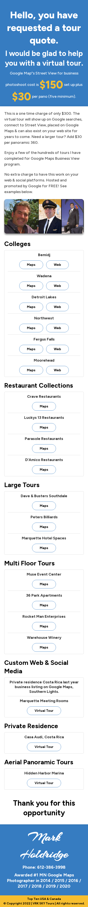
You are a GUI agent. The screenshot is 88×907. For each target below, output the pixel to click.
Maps (31, 265)
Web (57, 265)
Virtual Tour (44, 711)
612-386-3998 (51, 867)
